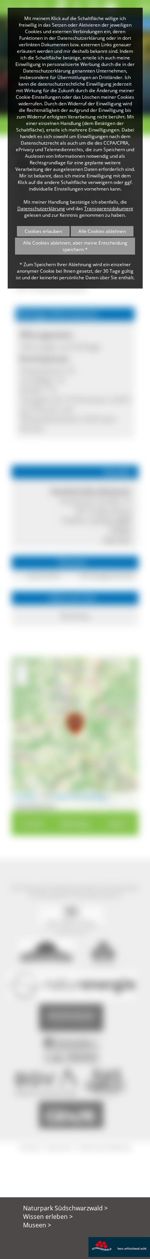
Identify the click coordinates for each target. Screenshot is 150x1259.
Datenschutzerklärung (41, 208)
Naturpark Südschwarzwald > (65, 1208)
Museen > (37, 1225)
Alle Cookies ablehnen (102, 231)
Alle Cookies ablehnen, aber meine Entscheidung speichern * (75, 246)
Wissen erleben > (48, 1216)
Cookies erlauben (43, 231)
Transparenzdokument (108, 208)
